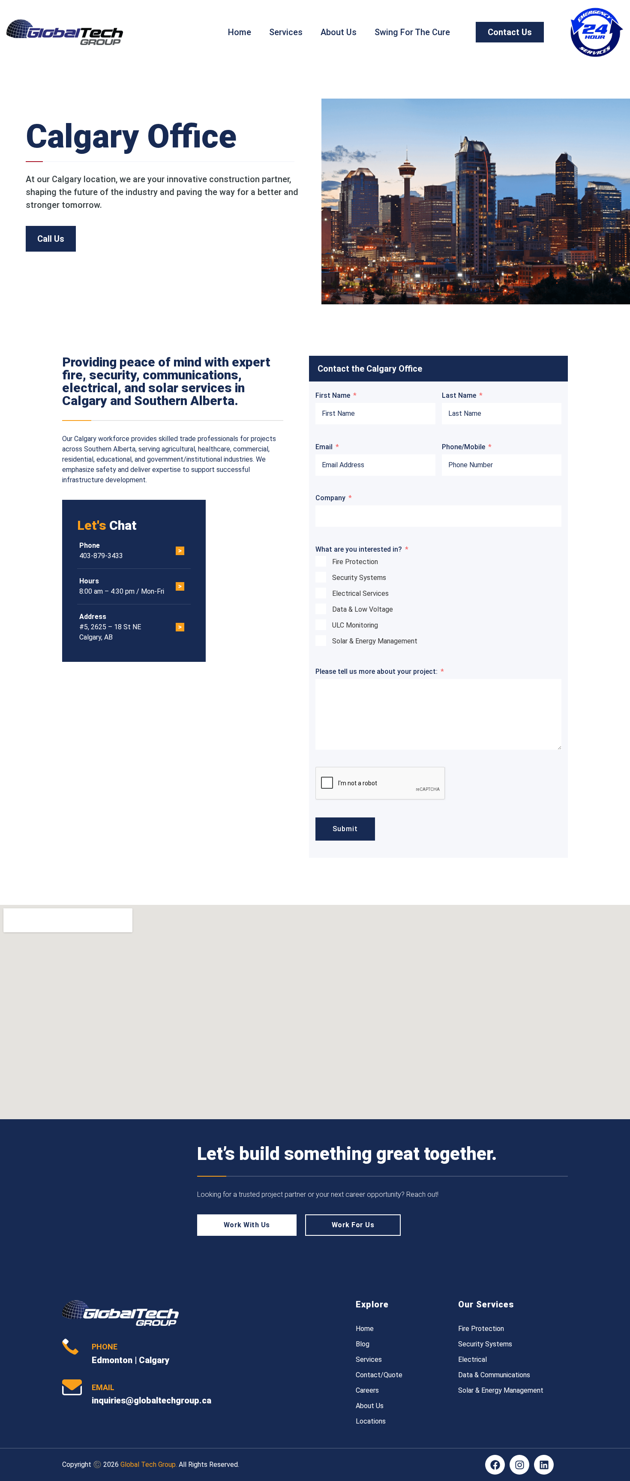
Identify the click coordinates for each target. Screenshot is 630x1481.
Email (324, 447)
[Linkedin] (544, 1465)
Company (330, 498)
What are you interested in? (358, 549)
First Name (332, 395)
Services (286, 32)
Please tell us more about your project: (376, 671)
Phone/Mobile (463, 447)
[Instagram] (519, 1465)
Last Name (459, 395)
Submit (345, 829)
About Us (339, 32)
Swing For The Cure (412, 32)
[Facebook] (495, 1465)
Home (239, 32)
